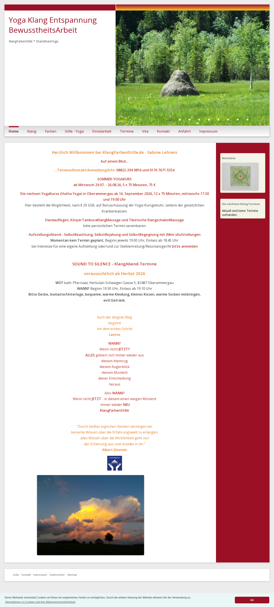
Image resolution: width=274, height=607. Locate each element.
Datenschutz (57, 582)
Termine (127, 138)
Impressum (208, 138)
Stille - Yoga (74, 138)
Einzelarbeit (101, 138)
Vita (145, 138)
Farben (50, 138)
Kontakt (163, 138)
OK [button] (252, 600)
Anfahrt (184, 138)
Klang (31, 138)
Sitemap (72, 582)
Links (16, 582)
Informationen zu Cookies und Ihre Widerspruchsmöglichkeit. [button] (40, 602)
